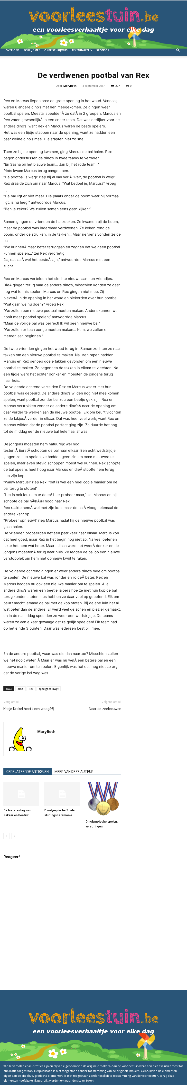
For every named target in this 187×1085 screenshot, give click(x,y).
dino (20, 689)
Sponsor (102, 50)
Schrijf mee (32, 50)
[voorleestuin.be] (93, 22)
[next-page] (14, 836)
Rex (31, 689)
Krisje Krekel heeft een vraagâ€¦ (28, 709)
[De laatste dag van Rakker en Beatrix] (21, 794)
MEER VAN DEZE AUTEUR (74, 772)
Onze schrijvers (55, 50)
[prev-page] (6, 836)
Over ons (12, 50)
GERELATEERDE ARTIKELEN (27, 772)
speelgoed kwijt (48, 689)
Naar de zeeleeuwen (105, 709)
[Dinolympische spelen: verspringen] (103, 799)
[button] (178, 50)
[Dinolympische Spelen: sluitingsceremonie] (62, 794)
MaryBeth (69, 85)
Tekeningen (80, 50)
